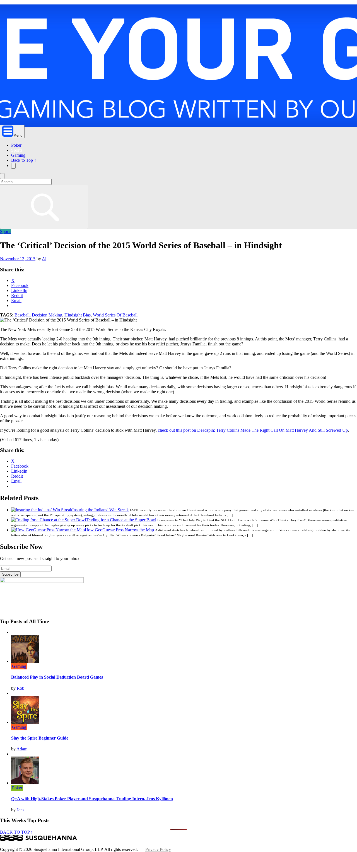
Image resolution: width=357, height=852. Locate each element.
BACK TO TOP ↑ (16, 832)
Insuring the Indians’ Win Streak (100, 509)
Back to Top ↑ (23, 160)
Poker (16, 145)
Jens (20, 809)
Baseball (22, 315)
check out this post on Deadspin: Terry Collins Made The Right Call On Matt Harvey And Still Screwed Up (253, 430)
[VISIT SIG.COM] (38, 839)
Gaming (18, 155)
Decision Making (47, 315)
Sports (16, 150)
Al (44, 258)
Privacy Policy (158, 849)
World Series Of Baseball (115, 315)
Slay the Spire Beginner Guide (39, 738)
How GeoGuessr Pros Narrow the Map (119, 529)
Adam (21, 749)
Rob (20, 688)
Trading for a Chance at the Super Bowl (121, 519)
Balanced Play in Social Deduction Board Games (57, 677)
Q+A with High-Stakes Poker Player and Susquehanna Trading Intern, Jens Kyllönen (92, 798)
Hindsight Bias (77, 315)
